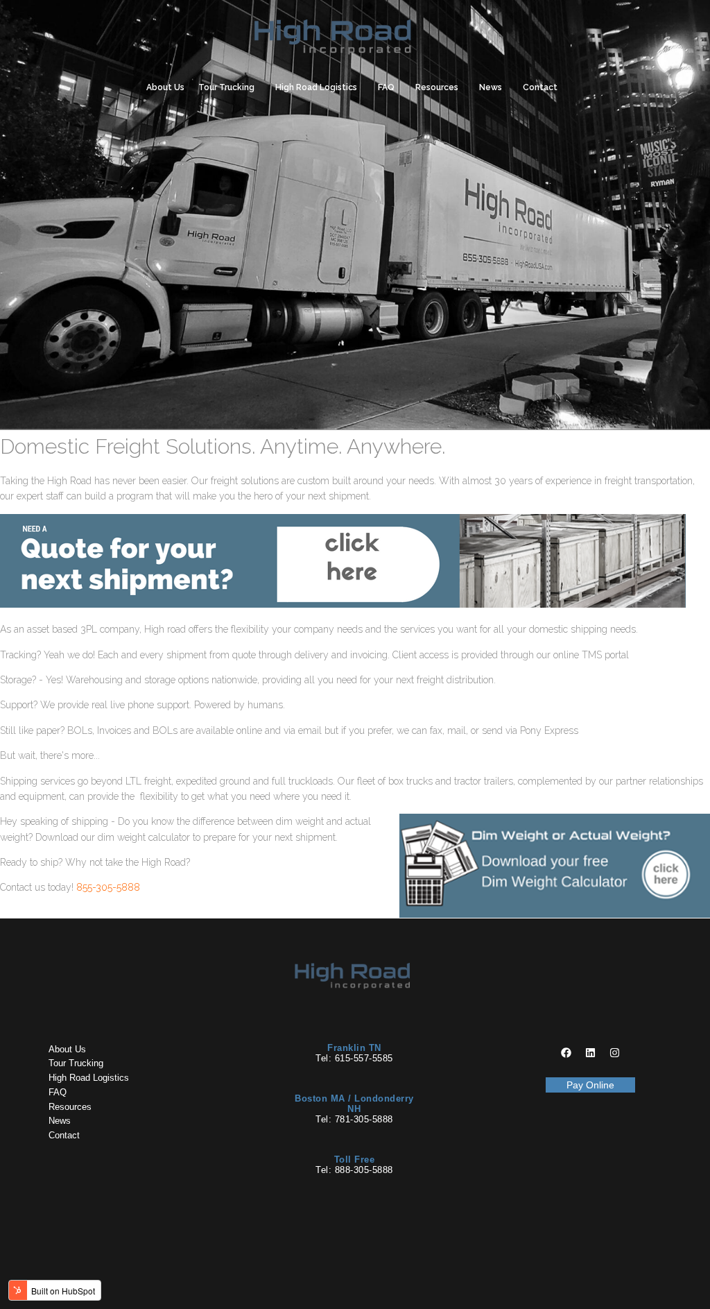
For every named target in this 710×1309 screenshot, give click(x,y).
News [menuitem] (490, 87)
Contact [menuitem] (540, 87)
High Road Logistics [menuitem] (316, 87)
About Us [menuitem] (165, 87)
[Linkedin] (590, 1053)
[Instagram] (614, 1053)
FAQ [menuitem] (386, 87)
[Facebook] (565, 1053)
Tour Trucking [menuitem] (226, 87)
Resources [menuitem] (436, 87)
